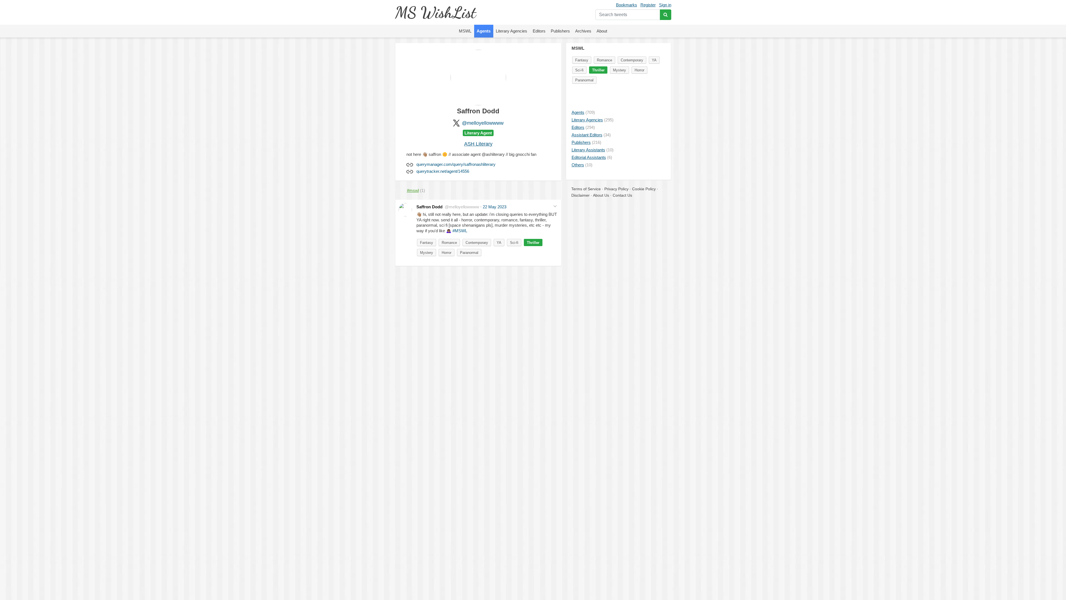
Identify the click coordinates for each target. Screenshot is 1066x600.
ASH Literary (478, 144)
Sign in (665, 4)
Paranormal (469, 253)
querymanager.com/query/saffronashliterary (456, 164)
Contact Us (622, 195)
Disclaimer (580, 195)
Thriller (533, 243)
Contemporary (477, 243)
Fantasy (426, 243)
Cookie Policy (644, 189)
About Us (601, 195)
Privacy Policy (616, 189)
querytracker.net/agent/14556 (442, 171)
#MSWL (459, 230)
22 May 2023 (494, 206)
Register (648, 4)
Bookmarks (626, 4)
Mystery (426, 253)
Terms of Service (586, 189)
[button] (555, 206)
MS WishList (435, 12)
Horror (446, 253)
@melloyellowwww (483, 123)
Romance (449, 243)
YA (499, 243)
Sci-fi (514, 243)
